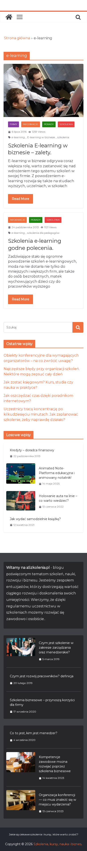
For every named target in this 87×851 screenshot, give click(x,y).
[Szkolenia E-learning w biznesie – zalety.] (43, 90)
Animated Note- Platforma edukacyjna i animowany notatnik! (57, 473)
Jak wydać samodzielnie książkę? (35, 519)
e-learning (18, 137)
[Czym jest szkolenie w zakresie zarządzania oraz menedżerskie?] (20, 651)
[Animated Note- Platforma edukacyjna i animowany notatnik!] (20, 475)
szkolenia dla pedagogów (43, 232)
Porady (49, 124)
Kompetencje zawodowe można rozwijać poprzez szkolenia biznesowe (55, 764)
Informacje (30, 124)
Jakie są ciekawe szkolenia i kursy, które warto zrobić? (43, 834)
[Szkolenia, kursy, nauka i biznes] (9, 17)
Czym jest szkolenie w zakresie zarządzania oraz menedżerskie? (56, 647)
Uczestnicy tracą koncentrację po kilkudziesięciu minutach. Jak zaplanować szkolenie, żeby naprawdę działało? (41, 414)
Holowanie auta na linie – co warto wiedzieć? (58, 498)
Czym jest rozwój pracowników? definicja (41, 676)
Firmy (13, 124)
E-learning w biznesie (41, 137)
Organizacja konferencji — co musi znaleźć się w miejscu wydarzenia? (57, 799)
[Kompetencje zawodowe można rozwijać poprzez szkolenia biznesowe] (20, 767)
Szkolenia (66, 124)
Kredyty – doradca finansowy (32, 450)
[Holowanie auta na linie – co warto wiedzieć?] (20, 501)
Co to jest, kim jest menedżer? (33, 733)
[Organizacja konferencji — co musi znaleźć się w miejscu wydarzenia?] (20, 803)
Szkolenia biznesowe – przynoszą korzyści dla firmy (42, 702)
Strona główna (17, 38)
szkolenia (63, 137)
